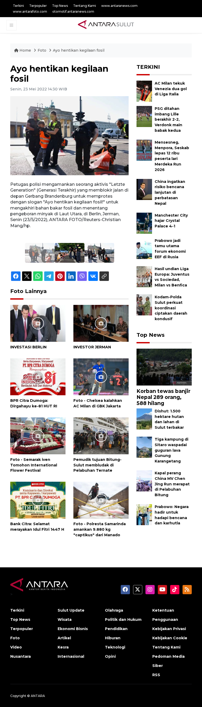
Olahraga (114, 610)
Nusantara (20, 656)
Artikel (64, 638)
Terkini (18, 6)
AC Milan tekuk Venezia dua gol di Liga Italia (171, 89)
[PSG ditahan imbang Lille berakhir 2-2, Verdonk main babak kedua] (144, 116)
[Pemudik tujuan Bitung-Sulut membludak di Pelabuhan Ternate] (101, 435)
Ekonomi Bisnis (73, 628)
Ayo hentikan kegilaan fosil (78, 50)
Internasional (71, 656)
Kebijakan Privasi (169, 628)
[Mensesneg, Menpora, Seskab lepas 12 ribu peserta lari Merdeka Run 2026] (144, 149)
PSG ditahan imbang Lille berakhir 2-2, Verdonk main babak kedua (168, 119)
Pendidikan (116, 628)
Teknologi (115, 647)
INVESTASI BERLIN (28, 347)
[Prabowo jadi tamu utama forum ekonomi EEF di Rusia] (144, 248)
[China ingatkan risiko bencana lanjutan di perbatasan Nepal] (144, 189)
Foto (42, 50)
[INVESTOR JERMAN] (101, 323)
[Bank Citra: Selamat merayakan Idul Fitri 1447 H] (37, 499)
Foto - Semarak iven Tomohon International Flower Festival (33, 465)
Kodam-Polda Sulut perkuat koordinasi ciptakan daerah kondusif (171, 308)
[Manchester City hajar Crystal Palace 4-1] (144, 222)
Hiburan (112, 638)
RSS (156, 674)
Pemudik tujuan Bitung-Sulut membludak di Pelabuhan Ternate (97, 465)
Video (16, 647)
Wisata (65, 619)
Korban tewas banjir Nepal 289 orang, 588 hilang (163, 397)
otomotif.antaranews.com (73, 11)
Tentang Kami (84, 6)
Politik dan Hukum (123, 619)
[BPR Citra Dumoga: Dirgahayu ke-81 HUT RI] (37, 376)
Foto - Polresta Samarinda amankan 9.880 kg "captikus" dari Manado (99, 529)
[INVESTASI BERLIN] (37, 323)
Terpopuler (38, 6)
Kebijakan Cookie (169, 638)
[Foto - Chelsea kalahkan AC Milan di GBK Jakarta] (101, 376)
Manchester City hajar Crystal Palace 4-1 (171, 221)
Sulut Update (71, 610)
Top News (60, 6)
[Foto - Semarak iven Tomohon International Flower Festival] (37, 435)
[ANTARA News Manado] (106, 25)
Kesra (63, 647)
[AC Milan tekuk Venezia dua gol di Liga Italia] (144, 90)
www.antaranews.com (119, 6)
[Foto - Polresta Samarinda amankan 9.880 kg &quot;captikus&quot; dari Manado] (101, 499)
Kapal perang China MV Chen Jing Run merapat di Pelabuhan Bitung (172, 484)
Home (25, 50)
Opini (110, 656)
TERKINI (148, 67)
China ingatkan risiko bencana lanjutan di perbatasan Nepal (170, 192)
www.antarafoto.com (30, 11)
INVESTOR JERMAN (92, 347)
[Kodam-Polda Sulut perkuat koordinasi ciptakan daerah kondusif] (144, 304)
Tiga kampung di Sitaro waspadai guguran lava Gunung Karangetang (171, 450)
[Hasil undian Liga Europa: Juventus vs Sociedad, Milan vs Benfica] (144, 276)
